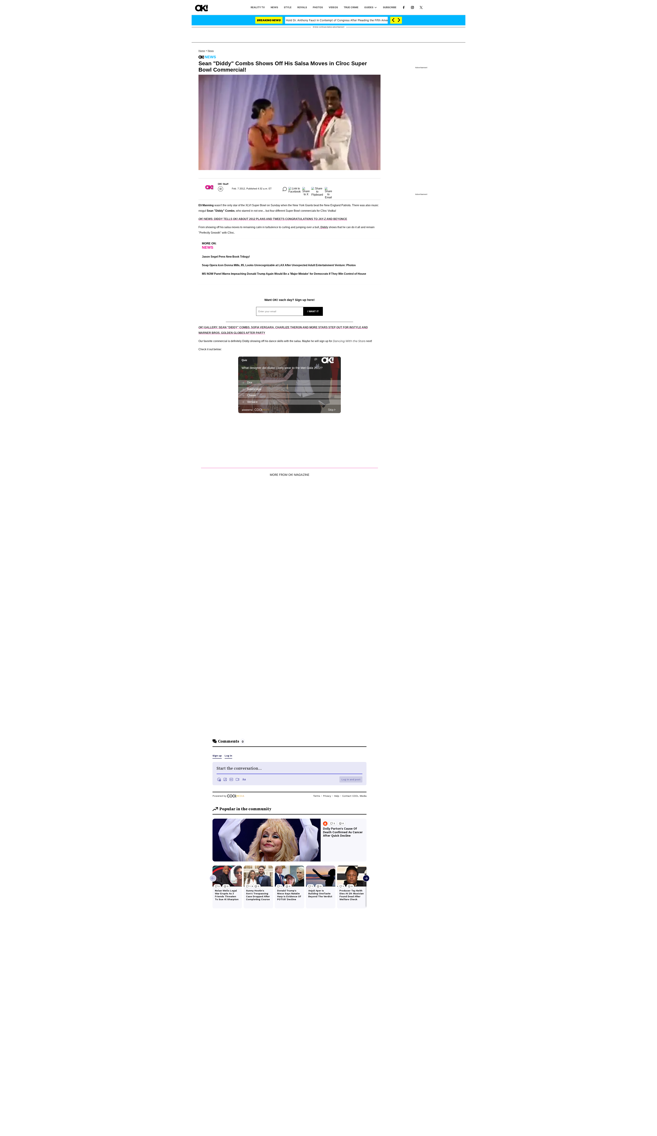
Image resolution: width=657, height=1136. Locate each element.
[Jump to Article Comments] (285, 189)
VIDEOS (333, 7)
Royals (302, 7)
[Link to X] (421, 7)
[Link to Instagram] (412, 7)
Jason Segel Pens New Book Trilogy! (226, 256)
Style (288, 7)
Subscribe (389, 7)
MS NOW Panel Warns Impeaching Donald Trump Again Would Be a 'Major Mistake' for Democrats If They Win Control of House (284, 273)
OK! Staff (223, 184)
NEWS (274, 7)
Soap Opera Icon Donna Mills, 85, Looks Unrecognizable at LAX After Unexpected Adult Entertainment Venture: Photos (279, 265)
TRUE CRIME (351, 7)
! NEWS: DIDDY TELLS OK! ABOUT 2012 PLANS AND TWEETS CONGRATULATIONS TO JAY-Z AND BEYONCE (272, 219)
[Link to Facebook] (403, 7)
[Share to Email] (328, 189)
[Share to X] (306, 189)
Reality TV (258, 7)
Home (201, 50)
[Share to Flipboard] (317, 189)
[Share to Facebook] (294, 189)
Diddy (324, 227)
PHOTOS (318, 7)
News (211, 50)
